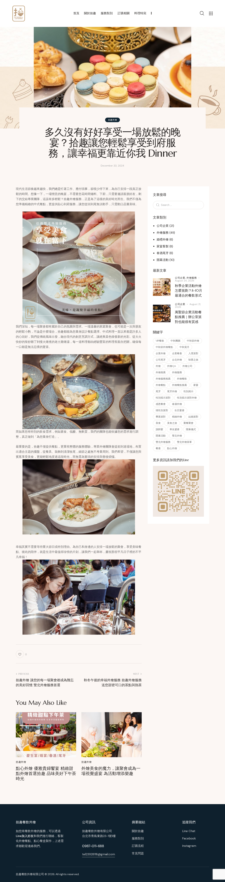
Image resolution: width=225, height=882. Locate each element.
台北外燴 (177, 359)
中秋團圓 (175, 340)
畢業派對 (161, 416)
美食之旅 (172, 423)
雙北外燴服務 (163, 442)
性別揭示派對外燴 (187, 397)
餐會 (158, 448)
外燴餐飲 (182, 378)
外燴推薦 (161, 372)
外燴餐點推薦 (179, 385)
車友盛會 (174, 429)
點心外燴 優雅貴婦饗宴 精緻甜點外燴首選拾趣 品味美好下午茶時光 (46, 773)
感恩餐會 (161, 404)
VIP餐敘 (160, 340)
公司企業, (181, 277)
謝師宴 (159, 429)
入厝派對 (193, 353)
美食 (158, 423)
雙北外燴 (177, 435)
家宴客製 (163, 246)
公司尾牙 (161, 359)
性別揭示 (188, 391)
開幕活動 (163, 260)
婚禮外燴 (163, 239)
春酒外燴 (177, 404)
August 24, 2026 (184, 280)
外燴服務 (163, 233)
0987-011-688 (93, 846)
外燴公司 (187, 366)
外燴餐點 (161, 385)
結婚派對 (193, 416)
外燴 (158, 366)
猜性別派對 (162, 410)
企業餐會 (177, 353)
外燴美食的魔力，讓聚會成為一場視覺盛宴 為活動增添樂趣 (110, 771)
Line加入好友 (25, 836)
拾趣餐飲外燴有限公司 (30, 874)
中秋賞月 (184, 347)
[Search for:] (178, 205)
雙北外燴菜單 (184, 442)
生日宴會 (179, 410)
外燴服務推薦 (163, 378)
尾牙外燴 (172, 391)
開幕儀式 (191, 429)
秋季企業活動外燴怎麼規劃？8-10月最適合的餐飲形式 (188, 290)
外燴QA (171, 366)
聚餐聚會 (188, 423)
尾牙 (158, 391)
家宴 (195, 385)
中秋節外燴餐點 (164, 347)
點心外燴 (172, 448)
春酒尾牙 (163, 253)
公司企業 (163, 226)
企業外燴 (161, 353)
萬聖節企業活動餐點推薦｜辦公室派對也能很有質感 (188, 317)
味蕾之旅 (193, 359)
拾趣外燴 (112, 119)
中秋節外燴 (193, 340)
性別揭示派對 (163, 397)
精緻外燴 (177, 416)
